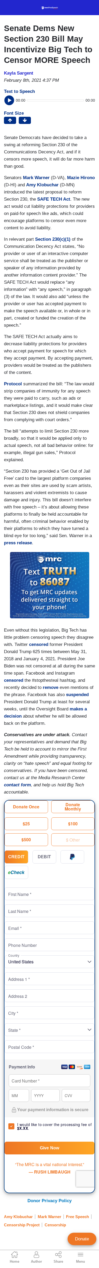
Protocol (13, 383)
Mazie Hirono (81, 177)
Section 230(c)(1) (52, 239)
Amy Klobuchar (42, 184)
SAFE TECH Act (53, 199)
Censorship (55, 1225)
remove (50, 687)
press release (18, 542)
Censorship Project (22, 1225)
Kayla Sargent (18, 73)
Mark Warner (36, 177)
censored (38, 644)
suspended (77, 694)
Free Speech (77, 1216)
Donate (82, 1238)
